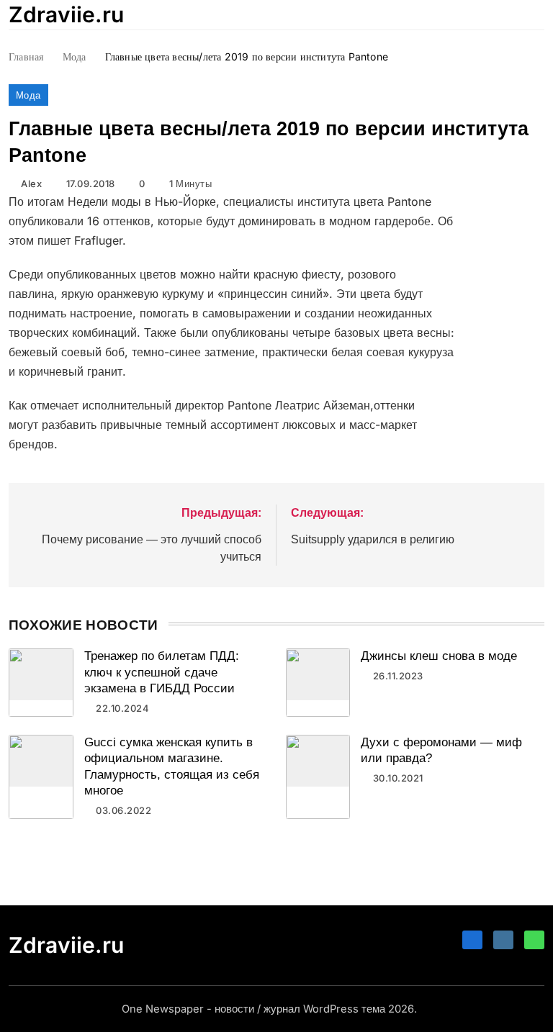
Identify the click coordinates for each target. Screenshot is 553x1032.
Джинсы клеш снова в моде (439, 656)
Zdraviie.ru (66, 14)
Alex (31, 183)
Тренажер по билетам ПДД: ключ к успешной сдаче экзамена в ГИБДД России (161, 672)
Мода (28, 95)
